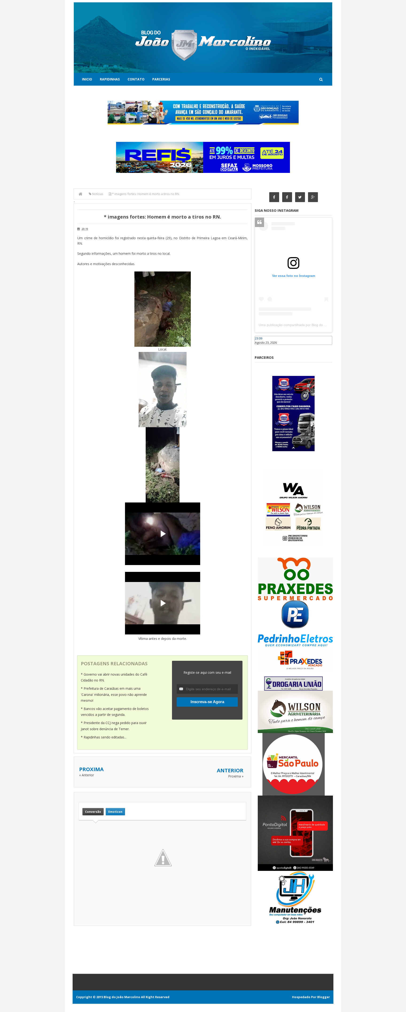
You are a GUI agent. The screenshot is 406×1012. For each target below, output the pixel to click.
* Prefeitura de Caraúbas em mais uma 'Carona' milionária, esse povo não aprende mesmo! (114, 694)
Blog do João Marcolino (122, 997)
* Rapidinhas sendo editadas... (103, 737)
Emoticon (115, 812)
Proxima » (235, 776)
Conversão (93, 812)
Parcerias (161, 79)
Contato (136, 79)
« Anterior (86, 775)
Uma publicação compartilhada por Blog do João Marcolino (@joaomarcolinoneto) (320, 325)
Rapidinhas (110, 79)
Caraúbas (262, 347)
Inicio (87, 79)
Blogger (323, 997)
